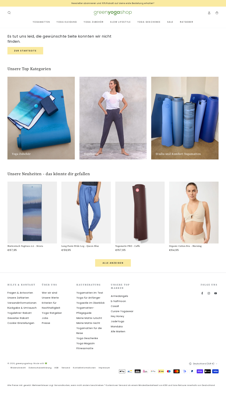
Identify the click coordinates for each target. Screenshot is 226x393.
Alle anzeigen (113, 263)
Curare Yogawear (122, 311)
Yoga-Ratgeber (52, 313)
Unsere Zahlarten (18, 297)
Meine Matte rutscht (89, 318)
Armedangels (119, 296)
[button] (9, 12)
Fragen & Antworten (20, 292)
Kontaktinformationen (84, 368)
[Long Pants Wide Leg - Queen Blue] (86, 212)
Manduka (117, 326)
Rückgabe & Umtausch (22, 307)
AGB (56, 368)
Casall (115, 306)
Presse (46, 323)
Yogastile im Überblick (90, 303)
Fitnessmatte (84, 348)
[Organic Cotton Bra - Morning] (194, 212)
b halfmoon (118, 301)
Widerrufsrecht (18, 368)
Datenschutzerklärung (40, 368)
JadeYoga (117, 321)
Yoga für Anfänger (88, 297)
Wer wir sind (49, 292)
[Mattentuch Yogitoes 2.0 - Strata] (32, 212)
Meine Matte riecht (88, 323)
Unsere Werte (50, 297)
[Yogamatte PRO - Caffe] (140, 212)
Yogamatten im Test (89, 292)
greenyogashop (24, 363)
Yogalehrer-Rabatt (19, 313)
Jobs (45, 318)
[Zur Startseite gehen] (113, 13)
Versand (66, 368)
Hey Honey (117, 316)
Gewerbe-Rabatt (18, 318)
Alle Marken (118, 331)
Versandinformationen (22, 303)
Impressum (104, 368)
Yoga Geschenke (87, 338)
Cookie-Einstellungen (20, 323)
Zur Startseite (25, 50)
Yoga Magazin (85, 343)
